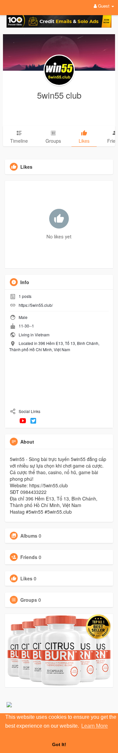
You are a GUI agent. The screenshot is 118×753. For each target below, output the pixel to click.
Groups (28, 599)
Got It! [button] (59, 744)
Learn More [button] (94, 726)
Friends (28, 557)
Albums (28, 535)
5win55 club (59, 95)
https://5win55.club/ (36, 305)
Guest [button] (104, 6)
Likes (26, 578)
